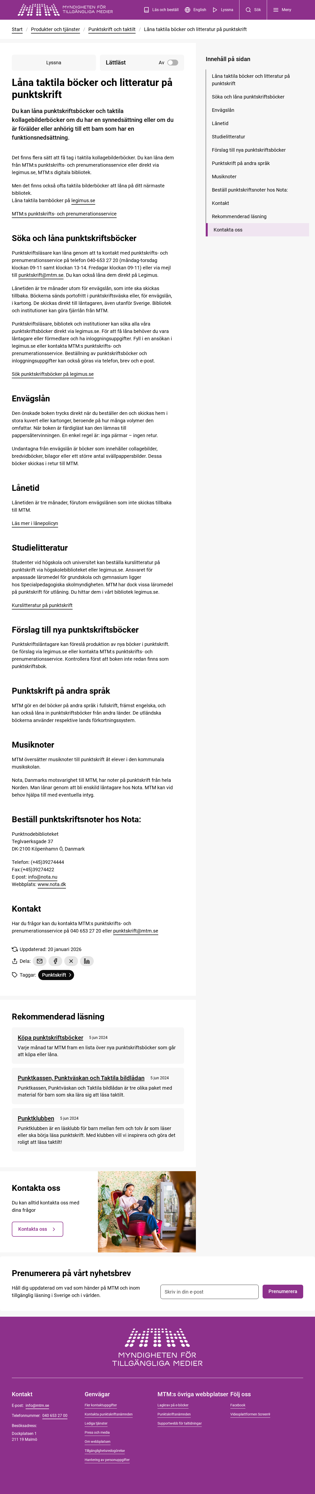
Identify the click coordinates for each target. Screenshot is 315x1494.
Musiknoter (224, 177)
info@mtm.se (37, 1405)
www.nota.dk (52, 884)
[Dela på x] (71, 961)
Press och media (97, 1432)
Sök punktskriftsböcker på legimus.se (53, 374)
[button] (142, 63)
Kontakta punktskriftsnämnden (109, 1414)
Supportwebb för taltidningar (180, 1423)
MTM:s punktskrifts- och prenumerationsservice (64, 214)
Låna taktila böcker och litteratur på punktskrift (251, 79)
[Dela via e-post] (40, 961)
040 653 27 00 (54, 1415)
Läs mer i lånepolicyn (35, 523)
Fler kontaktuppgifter (101, 1405)
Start (17, 29)
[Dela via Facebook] (55, 961)
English (199, 9)
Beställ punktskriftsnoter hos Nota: (250, 190)
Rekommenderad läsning (239, 216)
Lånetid (220, 123)
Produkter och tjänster (55, 29)
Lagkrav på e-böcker (173, 1405)
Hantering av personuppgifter (107, 1460)
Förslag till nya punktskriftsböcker (249, 150)
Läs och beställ (165, 9)
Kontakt (220, 203)
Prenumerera (282, 1291)
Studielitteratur (228, 137)
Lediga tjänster (96, 1423)
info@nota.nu (42, 877)
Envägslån (223, 110)
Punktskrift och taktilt (112, 29)
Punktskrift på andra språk (241, 163)
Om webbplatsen (97, 1442)
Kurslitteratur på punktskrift (42, 605)
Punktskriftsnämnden (174, 1414)
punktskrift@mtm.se (40, 275)
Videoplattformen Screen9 (250, 1414)
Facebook (237, 1405)
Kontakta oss (32, 1229)
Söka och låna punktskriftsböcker (248, 97)
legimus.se (83, 200)
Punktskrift (58, 976)
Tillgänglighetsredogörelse (105, 1451)
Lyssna (227, 9)
